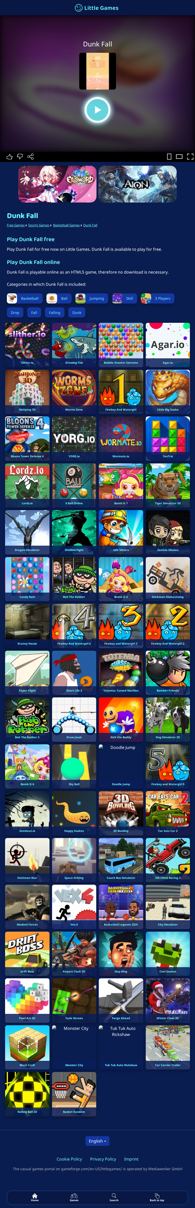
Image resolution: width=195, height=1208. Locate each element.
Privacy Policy (103, 1159)
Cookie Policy (69, 1159)
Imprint (131, 1159)
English (96, 1141)
